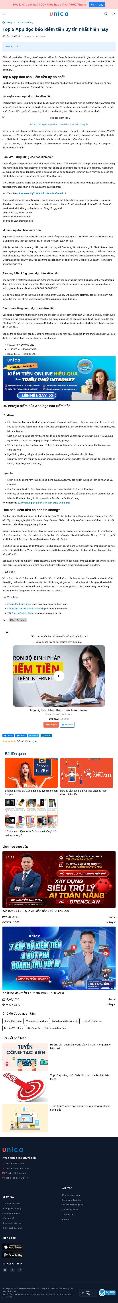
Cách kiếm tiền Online (23, 613)
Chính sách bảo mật (12, 1228)
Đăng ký (52, 724)
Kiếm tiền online (18, 620)
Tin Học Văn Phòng (14, 1028)
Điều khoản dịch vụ (11, 1223)
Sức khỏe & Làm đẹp (55, 1028)
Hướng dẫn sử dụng (11, 1208)
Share (22, 735)
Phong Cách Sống (13, 1021)
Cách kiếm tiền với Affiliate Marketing (26, 608)
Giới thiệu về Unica (11, 1203)
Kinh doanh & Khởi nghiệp (65, 1021)
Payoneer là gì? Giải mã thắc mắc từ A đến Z (42, 193)
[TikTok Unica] (19, 1270)
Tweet (34, 735)
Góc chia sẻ (8, 1218)
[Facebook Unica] (12, 1270)
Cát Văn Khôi (13, 36)
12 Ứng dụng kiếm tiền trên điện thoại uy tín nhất (44, 502)
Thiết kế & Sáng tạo (92, 1021)
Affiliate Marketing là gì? (19, 604)
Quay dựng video (69, 1209)
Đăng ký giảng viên (70, 1195)
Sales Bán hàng (25, 22)
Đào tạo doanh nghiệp (72, 1204)
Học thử (68, 724)
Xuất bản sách (68, 1214)
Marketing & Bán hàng (37, 1021)
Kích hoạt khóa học (11, 1213)
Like (9, 735)
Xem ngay (96, 4)
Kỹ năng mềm (34, 1028)
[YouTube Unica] (4, 1270)
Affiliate (65, 1219)
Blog (9, 22)
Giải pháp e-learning (71, 1200)
